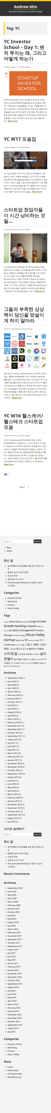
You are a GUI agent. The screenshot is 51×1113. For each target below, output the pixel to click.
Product (11, 605)
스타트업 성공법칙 (25, 654)
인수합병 (16, 663)
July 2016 (11, 780)
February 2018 (14, 722)
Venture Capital (33, 640)
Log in (10, 1067)
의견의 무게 (13, 575)
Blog (9, 547)
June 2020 (12, 681)
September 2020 (15, 678)
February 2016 (14, 797)
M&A (39, 626)
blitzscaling (14, 621)
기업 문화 (12, 649)
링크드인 (20, 648)
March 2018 (13, 719)
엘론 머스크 (36, 659)
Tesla (17, 640)
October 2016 (14, 770)
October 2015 (14, 811)
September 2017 (15, 736)
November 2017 (15, 729)
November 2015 (15, 808)
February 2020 (14, 695)
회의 (8, 666)
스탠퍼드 (36, 654)
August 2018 (13, 712)
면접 (26, 649)
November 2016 (15, 767)
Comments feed (15, 1073)
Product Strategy (19, 635)
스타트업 (11, 653)
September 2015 (15, 814)
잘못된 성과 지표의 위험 (18, 572)
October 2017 (14, 732)
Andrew (27, 67)
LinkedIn (31, 626)
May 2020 (12, 685)
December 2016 (15, 763)
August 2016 (13, 777)
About (9, 551)
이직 (11, 663)
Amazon (6, 622)
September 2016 (15, 773)
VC (26, 640)
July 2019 (11, 705)
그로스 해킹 (32, 644)
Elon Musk (24, 622)
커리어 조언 (29, 663)
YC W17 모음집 (20, 139)
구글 (23, 644)
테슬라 (36, 662)
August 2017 (13, 739)
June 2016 (12, 784)
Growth (41, 621)
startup (9, 639)
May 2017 (12, 750)
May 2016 (12, 787)
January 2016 (13, 801)
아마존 (29, 659)
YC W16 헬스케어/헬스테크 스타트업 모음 (23, 421)
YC (41, 640)
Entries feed (13, 1070)
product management (22, 630)
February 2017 (14, 756)
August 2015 (13, 818)
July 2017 (11, 743)
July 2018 (11, 715)
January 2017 (13, 760)
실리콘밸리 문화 (20, 659)
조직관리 (22, 663)
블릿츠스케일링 (36, 648)
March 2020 (13, 691)
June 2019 (12, 708)
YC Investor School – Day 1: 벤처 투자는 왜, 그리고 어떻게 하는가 (25, 50)
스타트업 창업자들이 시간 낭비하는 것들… (24, 215)
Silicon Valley (13, 608)
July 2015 (11, 821)
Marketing (12, 601)
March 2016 (13, 794)
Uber (22, 640)
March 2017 (13, 753)
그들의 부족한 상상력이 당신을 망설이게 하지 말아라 (24, 315)
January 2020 (13, 698)
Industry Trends (15, 598)
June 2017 (12, 746)
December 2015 (15, 804)
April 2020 (12, 688)
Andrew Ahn (25, 6)
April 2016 (12, 791)
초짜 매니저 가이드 (16, 579)
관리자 (18, 645)
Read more (13, 121)
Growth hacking (14, 626)
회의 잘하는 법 (15, 666)
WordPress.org (14, 1077)
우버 (42, 659)
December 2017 (15, 726)
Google (33, 621)
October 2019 (14, 702)
